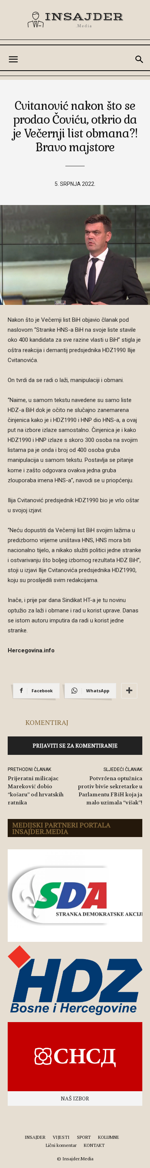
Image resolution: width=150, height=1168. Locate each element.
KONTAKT (94, 1145)
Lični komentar (61, 1145)
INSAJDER (35, 1137)
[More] (129, 690)
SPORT (84, 1137)
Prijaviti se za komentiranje (75, 745)
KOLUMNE (108, 1137)
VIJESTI (61, 1137)
